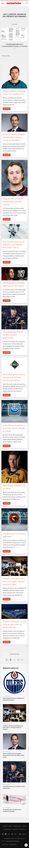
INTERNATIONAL (7, 829)
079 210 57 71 (13, 844)
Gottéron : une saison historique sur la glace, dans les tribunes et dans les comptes (13, 727)
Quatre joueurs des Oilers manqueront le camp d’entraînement (13, 699)
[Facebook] (10, 659)
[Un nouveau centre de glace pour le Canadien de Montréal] (14, 799)
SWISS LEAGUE (17, 826)
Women (24, 826)
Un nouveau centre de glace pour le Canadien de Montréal (12, 810)
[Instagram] (18, 659)
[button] (2, 3)
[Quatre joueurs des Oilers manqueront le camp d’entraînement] (14, 682)
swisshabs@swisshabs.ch (12, 841)
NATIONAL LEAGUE (7, 826)
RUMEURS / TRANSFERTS (19, 829)
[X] (14, 659)
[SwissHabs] (14, 3)
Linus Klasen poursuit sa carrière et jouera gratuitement (14, 787)
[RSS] (22, 659)
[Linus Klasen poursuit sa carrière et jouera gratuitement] (14, 772)
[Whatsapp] (6, 659)
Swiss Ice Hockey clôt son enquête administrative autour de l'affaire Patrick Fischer (13, 755)
